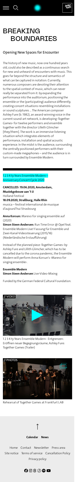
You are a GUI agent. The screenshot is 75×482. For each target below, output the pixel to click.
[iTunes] (39, 471)
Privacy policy (37, 459)
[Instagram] (30, 471)
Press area (58, 448)
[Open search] (15, 8)
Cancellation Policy (57, 453)
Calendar (32, 437)
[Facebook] (26, 471)
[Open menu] (6, 8)
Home (14, 448)
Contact (26, 448)
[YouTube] (49, 471)
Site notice (11, 453)
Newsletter (41, 448)
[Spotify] (44, 471)
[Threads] (34, 471)
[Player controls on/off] (37, 8)
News (45, 437)
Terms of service (31, 453)
